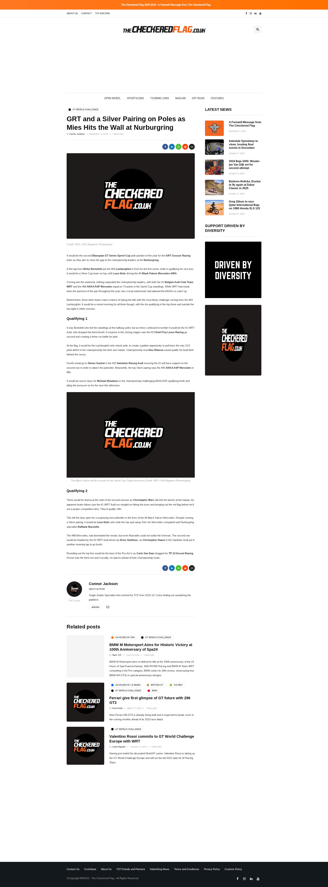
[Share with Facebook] (165, 147)
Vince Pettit (117, 708)
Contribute (90, 869)
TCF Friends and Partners (130, 869)
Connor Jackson (77, 134)
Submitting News (159, 869)
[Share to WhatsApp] (178, 147)
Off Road (198, 98)
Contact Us (73, 869)
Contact (86, 13)
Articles (96, 607)
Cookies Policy (233, 869)
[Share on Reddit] (185, 147)
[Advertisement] (164, 67)
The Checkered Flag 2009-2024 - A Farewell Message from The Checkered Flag (165, 4)
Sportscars (135, 98)
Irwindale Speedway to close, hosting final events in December (243, 144)
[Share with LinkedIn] (172, 147)
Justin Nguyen (119, 747)
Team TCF (116, 655)
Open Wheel (112, 98)
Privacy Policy (212, 869)
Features (217, 98)
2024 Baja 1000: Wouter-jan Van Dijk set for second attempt (244, 164)
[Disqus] (131, 814)
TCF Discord (102, 13)
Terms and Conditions (186, 869)
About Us (72, 13)
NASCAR (180, 98)
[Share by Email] (192, 147)
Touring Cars (159, 98)
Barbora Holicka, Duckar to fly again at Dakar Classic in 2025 (245, 185)
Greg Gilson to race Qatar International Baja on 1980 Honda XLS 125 (244, 205)
